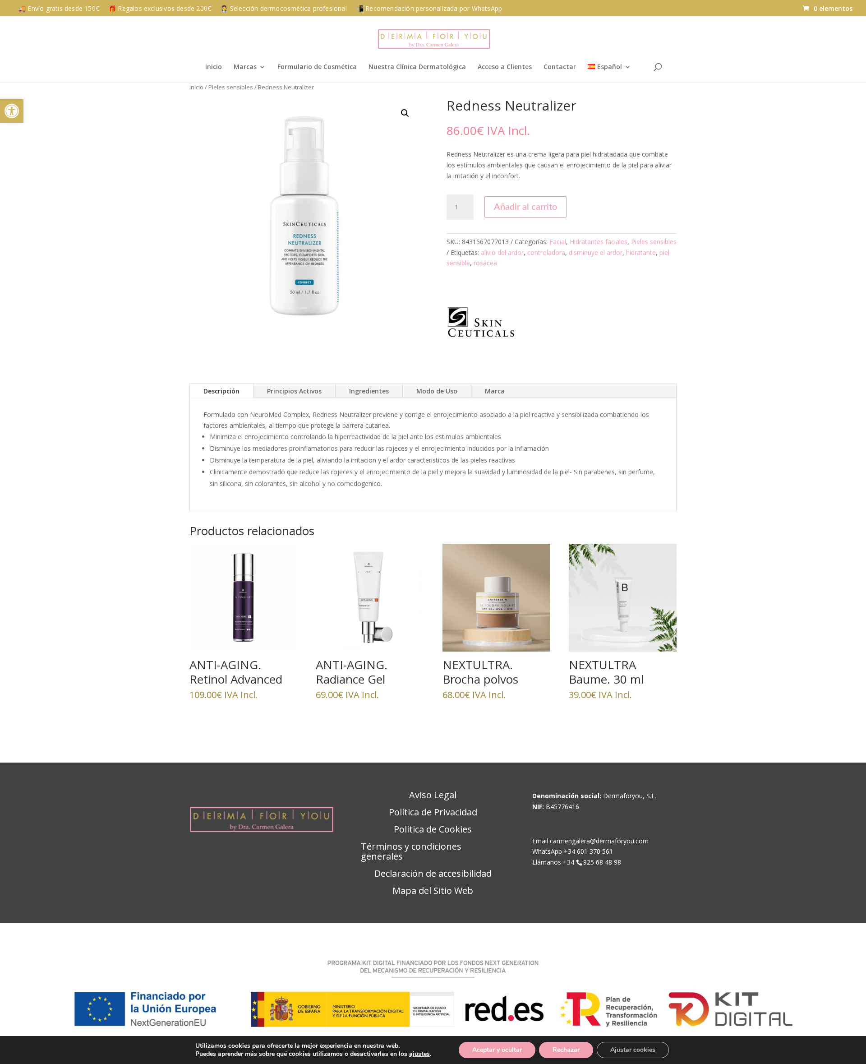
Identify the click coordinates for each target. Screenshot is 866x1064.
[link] (11, 111)
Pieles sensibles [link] (230, 87)
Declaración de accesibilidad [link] (433, 874)
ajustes (419, 1054)
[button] (405, 113)
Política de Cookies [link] (433, 829)
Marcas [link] (245, 67)
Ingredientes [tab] (369, 391)
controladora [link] (546, 252)
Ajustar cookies (632, 1049)
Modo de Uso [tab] (436, 391)
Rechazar (566, 1049)
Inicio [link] (213, 67)
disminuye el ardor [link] (595, 252)
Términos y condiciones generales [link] (411, 852)
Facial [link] (557, 241)
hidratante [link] (641, 252)
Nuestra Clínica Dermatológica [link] (417, 67)
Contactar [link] (560, 67)
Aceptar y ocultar (497, 1049)
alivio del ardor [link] (502, 252)
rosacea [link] (485, 263)
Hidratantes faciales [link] (598, 241)
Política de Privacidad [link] (433, 812)
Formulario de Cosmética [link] (317, 67)
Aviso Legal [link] (432, 795)
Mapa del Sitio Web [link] (432, 891)
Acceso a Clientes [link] (505, 67)
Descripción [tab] (221, 391)
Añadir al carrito (525, 207)
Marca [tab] (495, 391)
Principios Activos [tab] (294, 391)
